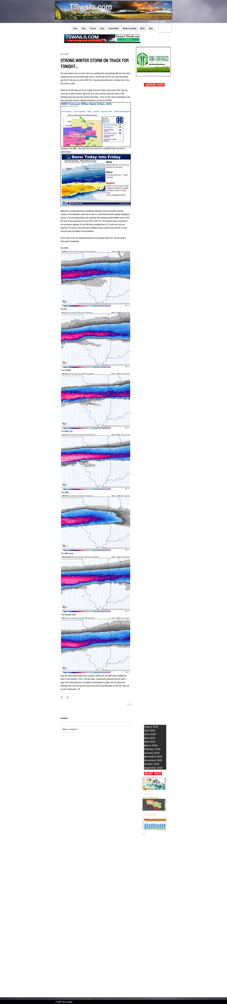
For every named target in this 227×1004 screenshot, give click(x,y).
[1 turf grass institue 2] (153, 61)
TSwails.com (90, 6)
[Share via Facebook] (62, 697)
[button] (83, 28)
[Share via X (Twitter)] (67, 697)
